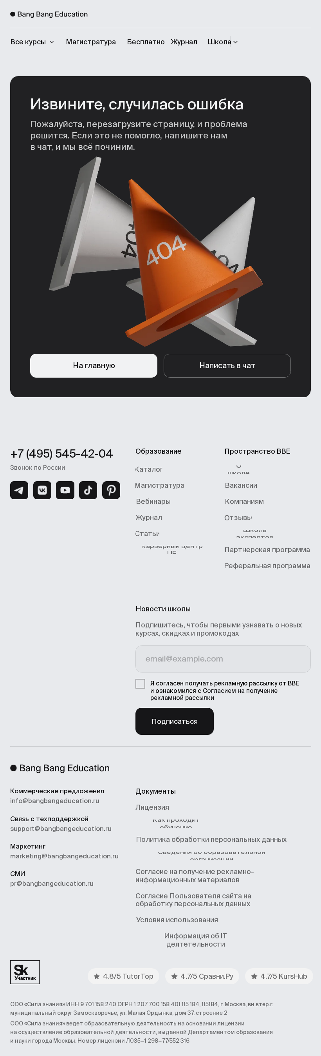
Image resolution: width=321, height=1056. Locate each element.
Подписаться (174, 721)
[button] (224, 42)
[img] (19, 490)
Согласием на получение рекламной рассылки (214, 694)
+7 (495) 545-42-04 (61, 453)
